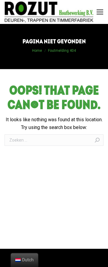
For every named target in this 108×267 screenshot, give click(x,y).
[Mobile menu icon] (100, 12)
